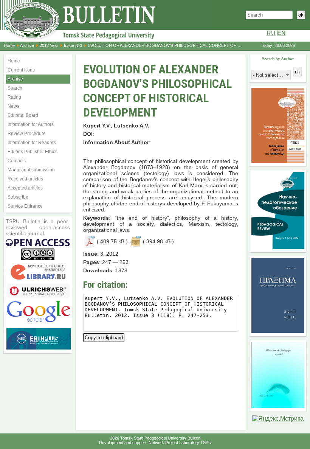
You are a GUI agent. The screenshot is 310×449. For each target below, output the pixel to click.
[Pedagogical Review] (277, 247)
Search (15, 88)
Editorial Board (23, 115)
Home (9, 45)
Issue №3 (73, 45)
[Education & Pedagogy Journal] (277, 406)
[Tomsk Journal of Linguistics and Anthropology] (277, 161)
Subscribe (18, 197)
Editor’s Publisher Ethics (32, 151)
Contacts (17, 160)
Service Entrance (25, 206)
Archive (27, 45)
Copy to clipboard (104, 336)
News (13, 106)
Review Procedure (27, 133)
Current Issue (21, 70)
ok (301, 15)
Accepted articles (25, 188)
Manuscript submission (31, 169)
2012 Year (49, 45)
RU (271, 33)
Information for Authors (31, 124)
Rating (14, 97)
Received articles (25, 179)
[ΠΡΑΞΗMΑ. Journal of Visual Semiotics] (277, 331)
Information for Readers (32, 142)
